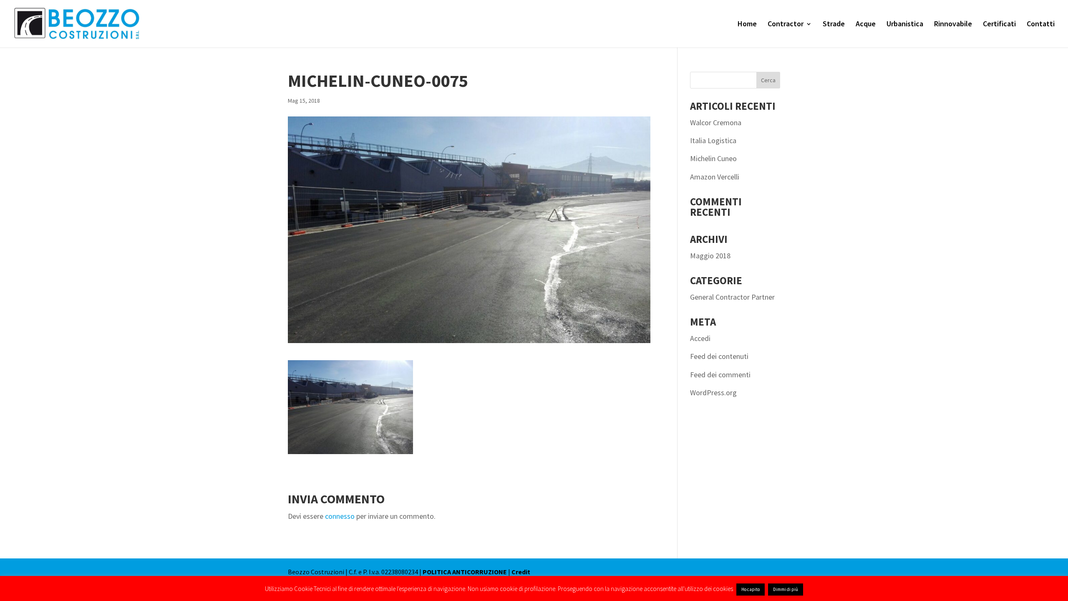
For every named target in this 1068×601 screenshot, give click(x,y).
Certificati (999, 24)
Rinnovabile (953, 24)
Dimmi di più (785, 589)
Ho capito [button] (750, 589)
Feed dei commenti (720, 374)
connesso (340, 516)
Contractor (786, 24)
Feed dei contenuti (719, 356)
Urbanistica (905, 24)
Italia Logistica (713, 140)
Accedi (700, 338)
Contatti (1041, 24)
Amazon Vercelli (714, 177)
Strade (834, 24)
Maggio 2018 (710, 255)
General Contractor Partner (732, 297)
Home (747, 24)
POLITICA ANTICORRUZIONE (465, 572)
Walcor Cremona (715, 122)
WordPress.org (713, 392)
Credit (520, 572)
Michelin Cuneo (713, 158)
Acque (866, 24)
